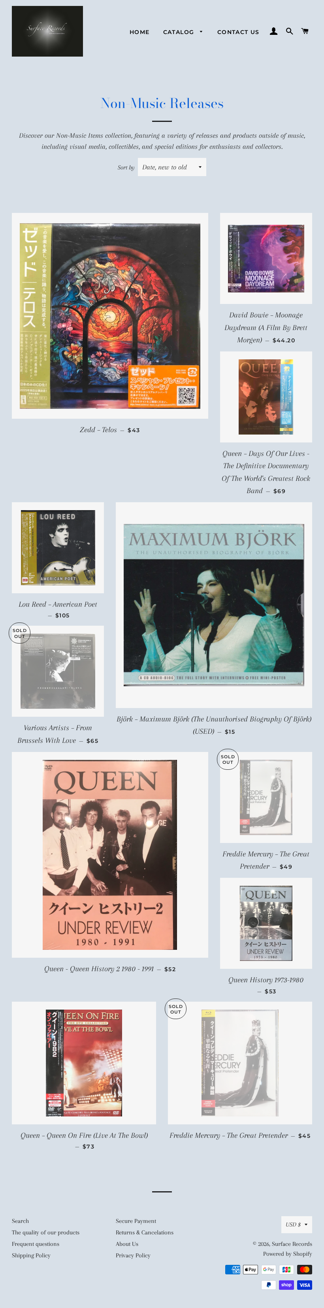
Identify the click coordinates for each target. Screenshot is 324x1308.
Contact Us (238, 32)
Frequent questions (35, 1243)
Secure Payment (136, 1220)
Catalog (179, 32)
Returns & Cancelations (144, 1232)
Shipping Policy (31, 1255)
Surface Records (292, 1243)
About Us (127, 1243)
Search (20, 1220)
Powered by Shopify (287, 1253)
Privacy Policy (133, 1255)
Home (140, 32)
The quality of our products (45, 1232)
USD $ (293, 1224)
